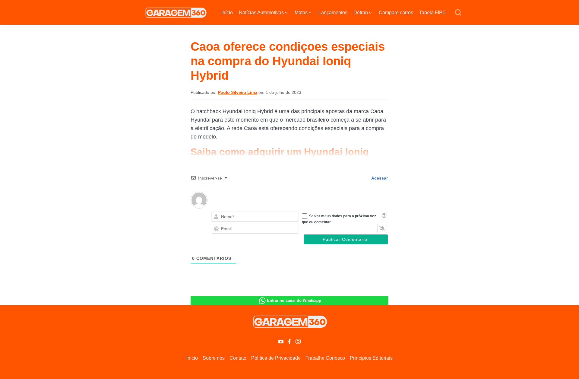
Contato (237, 358)
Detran (360, 12)
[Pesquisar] (458, 13)
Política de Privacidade (276, 358)
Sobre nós (214, 358)
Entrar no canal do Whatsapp (294, 300)
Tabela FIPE (432, 12)
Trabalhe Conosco (325, 358)
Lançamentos (332, 12)
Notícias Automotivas (261, 12)
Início (227, 12)
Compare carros (396, 12)
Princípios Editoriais (371, 358)
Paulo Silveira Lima (237, 92)
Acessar (379, 178)
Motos (301, 12)
